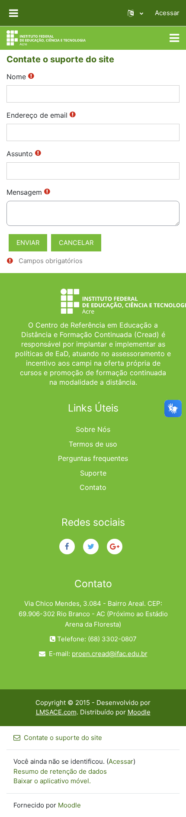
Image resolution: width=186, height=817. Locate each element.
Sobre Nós (93, 429)
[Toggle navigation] (174, 38)
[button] (135, 13)
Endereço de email (36, 115)
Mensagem (24, 192)
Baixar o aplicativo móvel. (52, 781)
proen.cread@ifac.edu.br (110, 654)
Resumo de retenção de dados (60, 771)
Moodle (139, 712)
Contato (93, 487)
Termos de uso (93, 444)
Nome (16, 76)
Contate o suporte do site (63, 737)
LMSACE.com (56, 712)
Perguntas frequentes (93, 458)
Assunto (19, 153)
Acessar (167, 13)
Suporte (93, 473)
